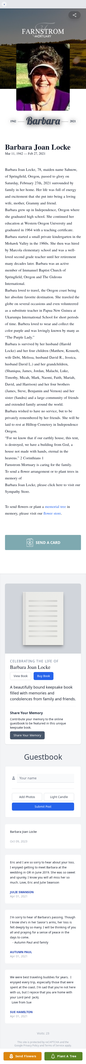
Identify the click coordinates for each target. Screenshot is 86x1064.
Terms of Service (54, 1045)
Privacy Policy (31, 1045)
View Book (21, 676)
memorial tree (55, 506)
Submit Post (43, 806)
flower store (52, 513)
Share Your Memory (27, 735)
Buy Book (43, 676)
